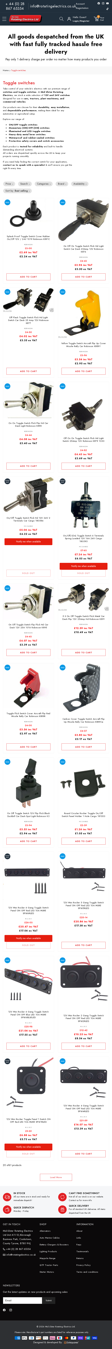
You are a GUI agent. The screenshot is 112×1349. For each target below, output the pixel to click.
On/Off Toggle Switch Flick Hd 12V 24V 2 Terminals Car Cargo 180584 (28, 519)
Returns (80, 1258)
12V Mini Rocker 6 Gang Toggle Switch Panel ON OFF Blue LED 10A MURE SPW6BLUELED (28, 1014)
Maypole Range (48, 1258)
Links (78, 1237)
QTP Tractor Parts (49, 1265)
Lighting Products (48, 1251)
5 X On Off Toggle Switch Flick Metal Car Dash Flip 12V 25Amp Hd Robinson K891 (83, 618)
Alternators (45, 1231)
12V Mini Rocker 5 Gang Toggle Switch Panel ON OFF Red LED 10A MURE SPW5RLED (83, 905)
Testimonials (82, 1251)
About (79, 1231)
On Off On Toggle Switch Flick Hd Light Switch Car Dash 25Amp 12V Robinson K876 (84, 249)
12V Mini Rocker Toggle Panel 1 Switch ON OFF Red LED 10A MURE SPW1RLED (28, 1121)
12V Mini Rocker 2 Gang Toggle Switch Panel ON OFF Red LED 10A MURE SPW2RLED (83, 1018)
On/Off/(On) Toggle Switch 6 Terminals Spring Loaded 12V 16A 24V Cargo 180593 (83, 538)
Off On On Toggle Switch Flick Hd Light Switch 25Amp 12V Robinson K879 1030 (84, 440)
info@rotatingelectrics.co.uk (53, 6)
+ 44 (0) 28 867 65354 (14, 6)
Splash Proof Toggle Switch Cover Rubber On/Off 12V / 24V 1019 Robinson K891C (28, 238)
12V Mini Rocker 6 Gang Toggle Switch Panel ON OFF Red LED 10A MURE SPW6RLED (28, 910)
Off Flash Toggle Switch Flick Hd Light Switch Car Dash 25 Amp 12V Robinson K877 (28, 320)
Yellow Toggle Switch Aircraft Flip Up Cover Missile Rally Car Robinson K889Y (83, 345)
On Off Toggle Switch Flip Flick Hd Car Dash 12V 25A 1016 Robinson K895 (28, 626)
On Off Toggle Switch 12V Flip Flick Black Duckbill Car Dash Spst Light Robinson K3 (28, 815)
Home (5, 70)
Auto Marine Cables (50, 1237)
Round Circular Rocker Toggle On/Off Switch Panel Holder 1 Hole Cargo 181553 (83, 815)
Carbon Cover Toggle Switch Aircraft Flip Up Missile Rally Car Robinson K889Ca (84, 720)
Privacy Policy (83, 1265)
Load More (56, 1177)
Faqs (78, 1244)
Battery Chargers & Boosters (54, 1244)
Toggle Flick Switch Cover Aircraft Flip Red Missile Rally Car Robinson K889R (28, 715)
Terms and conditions (87, 1272)
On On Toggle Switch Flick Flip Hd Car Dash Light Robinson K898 (28, 425)
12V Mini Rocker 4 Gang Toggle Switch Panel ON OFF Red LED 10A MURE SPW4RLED (83, 1108)
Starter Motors (47, 1272)
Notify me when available (28, 541)
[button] (4, 19)
